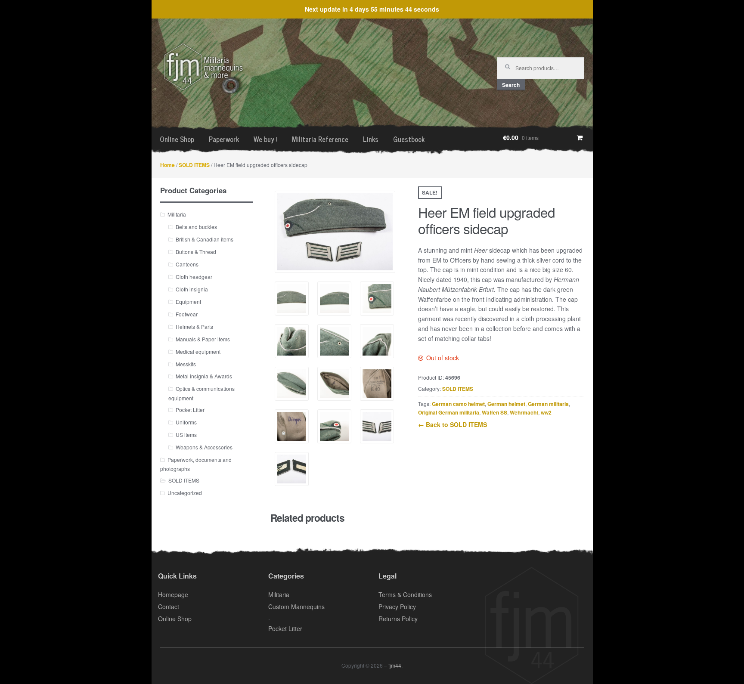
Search (511, 85)
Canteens (187, 264)
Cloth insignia (192, 289)
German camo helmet (458, 404)
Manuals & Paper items (203, 339)
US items (186, 434)
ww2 (546, 412)
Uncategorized (184, 492)
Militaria (176, 214)
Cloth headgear (194, 276)
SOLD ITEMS (194, 165)
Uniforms (186, 422)
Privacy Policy (397, 606)
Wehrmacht (524, 412)
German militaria (548, 404)
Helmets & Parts (194, 326)
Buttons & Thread (196, 251)
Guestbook (409, 139)
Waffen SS (494, 412)
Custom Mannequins (296, 606)
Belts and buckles (196, 226)
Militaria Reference (320, 139)
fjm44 (394, 665)
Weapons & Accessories (204, 447)
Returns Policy (398, 618)
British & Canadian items (204, 239)
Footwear (187, 314)
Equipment (188, 301)
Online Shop (177, 139)
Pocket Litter (190, 409)
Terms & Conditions (405, 594)
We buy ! (265, 139)
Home (167, 165)
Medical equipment (198, 351)
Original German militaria (448, 412)
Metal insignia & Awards (204, 376)
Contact (168, 606)
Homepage (173, 594)
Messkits (186, 364)
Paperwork (224, 139)
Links (370, 139)
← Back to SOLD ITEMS (452, 424)
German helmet (506, 404)
